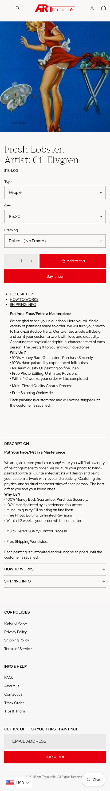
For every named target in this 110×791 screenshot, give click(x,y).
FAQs (8, 677)
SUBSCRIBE (55, 757)
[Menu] (6, 8)
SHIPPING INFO (23, 304)
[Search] (17, 8)
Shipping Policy (16, 640)
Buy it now (55, 276)
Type (8, 181)
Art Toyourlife (46, 777)
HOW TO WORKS (24, 299)
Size (7, 205)
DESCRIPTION (22, 294)
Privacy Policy (15, 631)
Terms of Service (18, 648)
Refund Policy (15, 623)
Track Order (14, 702)
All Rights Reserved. (71, 777)
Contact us (13, 694)
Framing (11, 230)
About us (11, 686)
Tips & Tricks (14, 711)
